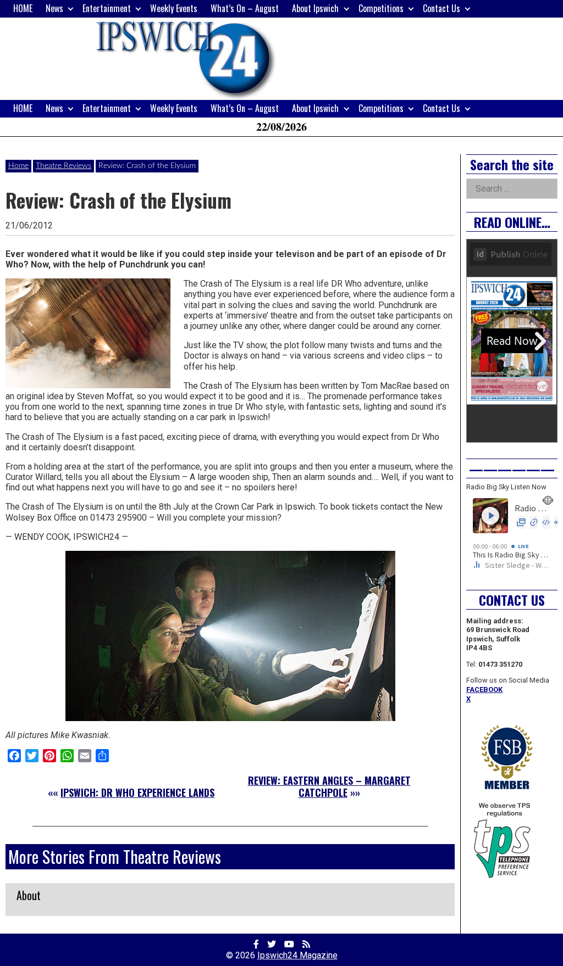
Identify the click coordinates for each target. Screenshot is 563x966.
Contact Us (441, 8)
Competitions (381, 8)
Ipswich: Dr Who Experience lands (137, 792)
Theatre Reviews (63, 166)
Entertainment (106, 8)
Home (18, 166)
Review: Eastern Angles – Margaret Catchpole (329, 786)
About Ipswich (315, 8)
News (54, 8)
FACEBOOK (484, 689)
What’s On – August (245, 8)
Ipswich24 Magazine (297, 955)
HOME (22, 8)
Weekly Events (173, 8)
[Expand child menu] (71, 8)
